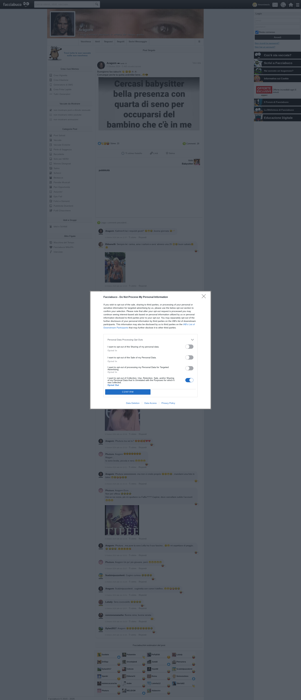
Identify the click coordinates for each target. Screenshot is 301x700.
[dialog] (150, 350)
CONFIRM (128, 392)
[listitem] (150, 339)
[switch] (189, 347)
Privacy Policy (168, 403)
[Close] (205, 297)
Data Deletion (133, 403)
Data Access (150, 403)
